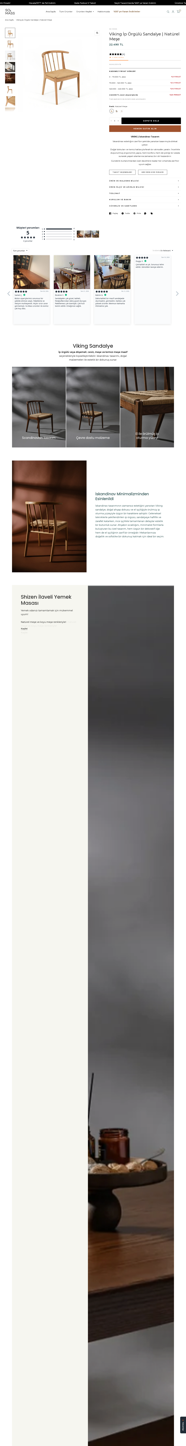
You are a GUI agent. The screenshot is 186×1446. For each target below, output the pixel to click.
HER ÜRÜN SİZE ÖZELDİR (153, 172)
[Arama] (168, 11)
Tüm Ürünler (66, 11)
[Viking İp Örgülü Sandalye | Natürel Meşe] (111, 111)
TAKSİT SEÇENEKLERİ (122, 172)
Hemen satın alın (145, 129)
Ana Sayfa (51, 11)
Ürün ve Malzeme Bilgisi (124, 181)
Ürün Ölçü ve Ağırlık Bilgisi (126, 187)
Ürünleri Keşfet (84, 11)
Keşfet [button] (24, 632)
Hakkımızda (104, 11)
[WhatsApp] (145, 213)
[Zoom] (97, 32)
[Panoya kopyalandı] (152, 213)
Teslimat (114, 193)
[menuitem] (50, 12)
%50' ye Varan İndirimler (126, 11)
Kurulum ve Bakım (120, 200)
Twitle (127, 213)
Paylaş (115, 213)
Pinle (139, 213)
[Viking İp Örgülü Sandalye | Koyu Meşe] (117, 111)
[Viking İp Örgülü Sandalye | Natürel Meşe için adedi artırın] (118, 121)
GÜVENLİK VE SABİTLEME (123, 206)
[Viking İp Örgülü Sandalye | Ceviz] (122, 111)
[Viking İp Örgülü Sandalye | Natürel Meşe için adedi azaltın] (111, 121)
